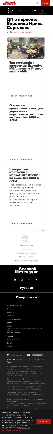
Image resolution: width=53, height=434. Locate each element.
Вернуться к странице (21, 32)
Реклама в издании (14, 319)
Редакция (10, 312)
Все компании (26, 245)
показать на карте (14, 333)
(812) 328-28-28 (12, 339)
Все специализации (26, 253)
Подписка (11, 316)
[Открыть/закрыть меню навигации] (32, 3)
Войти (45, 3)
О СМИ (9, 309)
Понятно (43, 421)
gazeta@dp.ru (12, 346)
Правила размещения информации (26, 261)
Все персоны (26, 249)
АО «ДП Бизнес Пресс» (16, 305)
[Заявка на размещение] (42, 10)
